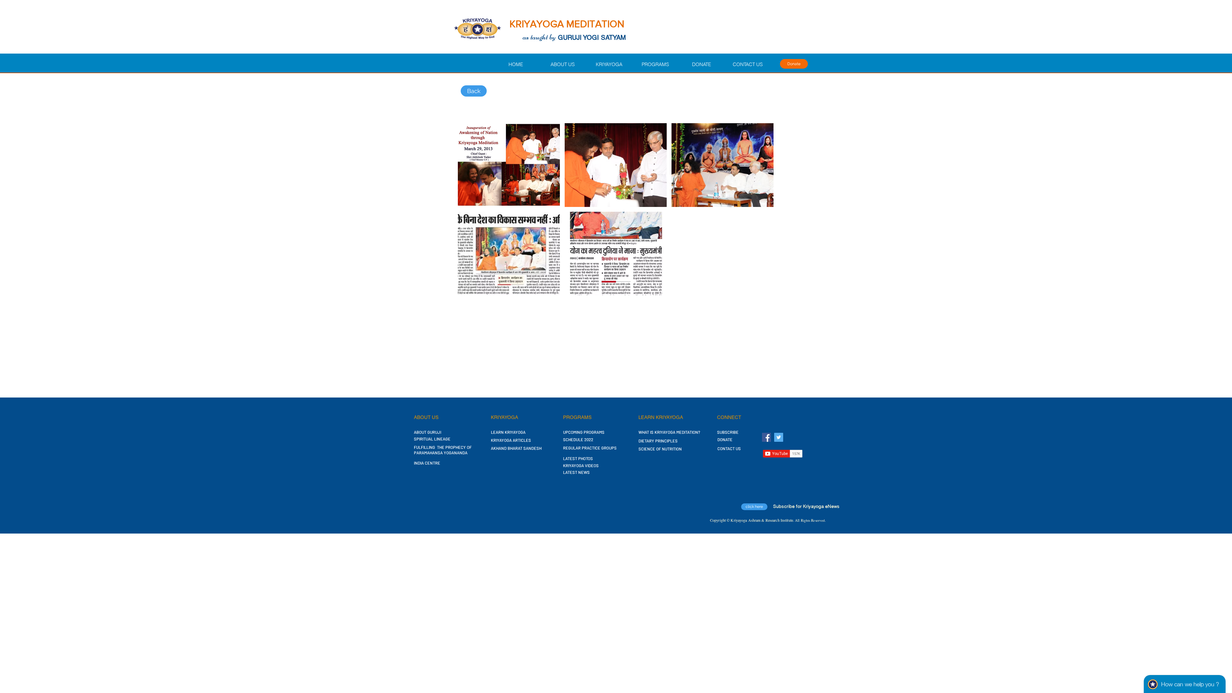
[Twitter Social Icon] (778, 437)
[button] (509, 165)
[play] (760, 289)
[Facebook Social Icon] (766, 437)
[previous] (469, 212)
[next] (762, 212)
